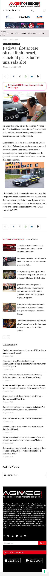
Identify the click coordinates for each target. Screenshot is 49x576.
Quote (41, 33)
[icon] (14, 563)
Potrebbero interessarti (13, 239)
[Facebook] (4, 10)
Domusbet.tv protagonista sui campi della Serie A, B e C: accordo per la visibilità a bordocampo (30, 248)
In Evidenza (14, 40)
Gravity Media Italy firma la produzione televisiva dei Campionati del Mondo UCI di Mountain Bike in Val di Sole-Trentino (31, 275)
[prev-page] (4, 337)
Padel (23, 33)
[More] (37, 76)
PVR (17, 33)
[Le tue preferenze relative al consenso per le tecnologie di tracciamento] (44, 571)
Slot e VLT (16, 44)
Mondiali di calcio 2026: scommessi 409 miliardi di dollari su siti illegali (23, 427)
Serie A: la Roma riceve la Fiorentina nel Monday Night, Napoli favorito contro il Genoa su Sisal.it (22, 376)
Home (5, 40)
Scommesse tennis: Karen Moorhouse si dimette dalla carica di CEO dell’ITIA (23, 397)
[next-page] (8, 337)
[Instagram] (7, 10)
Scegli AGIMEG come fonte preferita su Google (25, 86)
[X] (16, 10)
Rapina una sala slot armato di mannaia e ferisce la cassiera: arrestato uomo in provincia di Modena (31, 262)
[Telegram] (12, 10)
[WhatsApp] (25, 76)
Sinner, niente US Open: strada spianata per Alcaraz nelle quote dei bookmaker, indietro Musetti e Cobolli (24, 386)
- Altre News (32, 239)
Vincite (10, 33)
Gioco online (3, 33)
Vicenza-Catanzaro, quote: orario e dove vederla (22, 418)
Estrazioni (32, 33)
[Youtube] (19, 10)
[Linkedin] (10, 10)
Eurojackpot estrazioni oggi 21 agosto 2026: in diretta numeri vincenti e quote (24, 351)
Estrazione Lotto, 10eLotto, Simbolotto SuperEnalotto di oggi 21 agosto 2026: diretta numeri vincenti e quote (24, 364)
